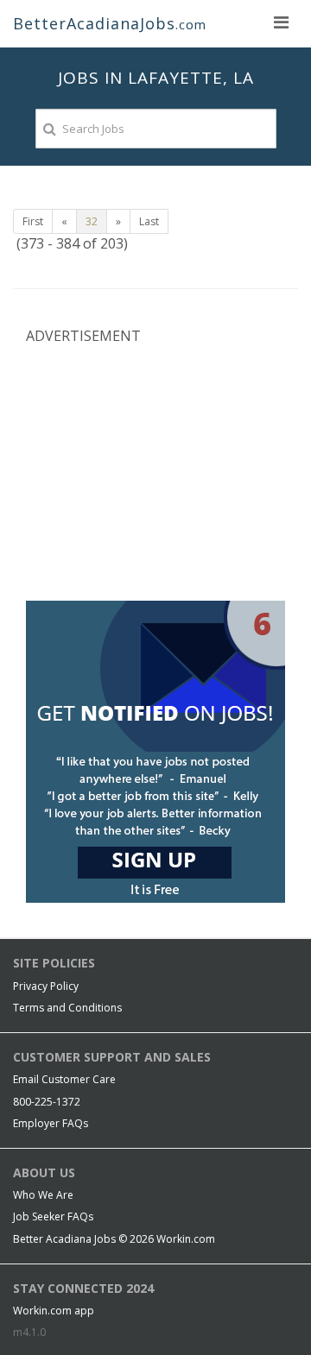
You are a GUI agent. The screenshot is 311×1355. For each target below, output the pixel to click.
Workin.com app (53, 1310)
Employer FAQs (50, 1123)
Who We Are (43, 1195)
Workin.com (185, 1239)
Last (149, 221)
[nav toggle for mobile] (280, 21)
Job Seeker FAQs (53, 1216)
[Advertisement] (155, 471)
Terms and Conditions (67, 1007)
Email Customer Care (64, 1079)
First (32, 221)
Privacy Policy (46, 986)
